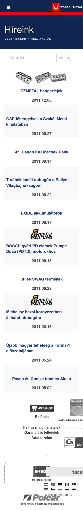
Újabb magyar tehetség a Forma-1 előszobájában (38, 348)
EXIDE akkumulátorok (41, 213)
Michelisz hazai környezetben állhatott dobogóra (34, 314)
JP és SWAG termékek (42, 279)
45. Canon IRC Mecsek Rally (41, 152)
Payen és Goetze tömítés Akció (41, 378)
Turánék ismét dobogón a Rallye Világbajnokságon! (36, 182)
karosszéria (45, 503)
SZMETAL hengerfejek (41, 91)
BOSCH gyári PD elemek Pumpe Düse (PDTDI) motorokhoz (36, 248)
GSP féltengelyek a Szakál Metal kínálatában (36, 121)
